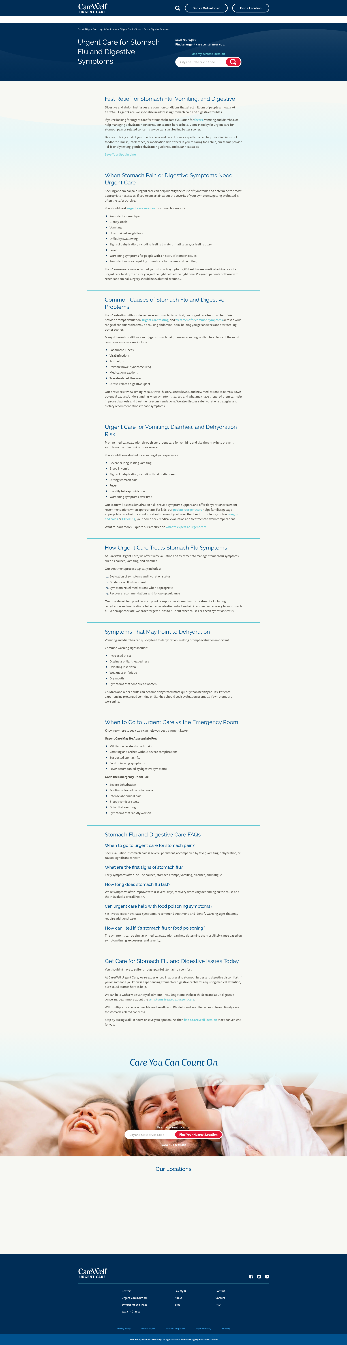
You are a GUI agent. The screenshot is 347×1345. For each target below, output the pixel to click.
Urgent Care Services (134, 1298)
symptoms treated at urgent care (171, 999)
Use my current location (208, 53)
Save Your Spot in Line (120, 154)
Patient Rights (148, 1328)
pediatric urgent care (187, 509)
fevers (198, 119)
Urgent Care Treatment (109, 29)
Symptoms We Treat (134, 1305)
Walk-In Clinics (131, 1311)
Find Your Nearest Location (198, 1134)
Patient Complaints (175, 1328)
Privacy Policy (123, 1328)
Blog (177, 1305)
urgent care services (141, 208)
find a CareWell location (200, 1019)
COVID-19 (128, 518)
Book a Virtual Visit (206, 8)
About (178, 1298)
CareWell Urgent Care (87, 29)
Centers (126, 1291)
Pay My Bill (181, 1291)
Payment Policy (203, 1328)
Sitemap (226, 1328)
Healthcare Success (208, 1339)
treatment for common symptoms (199, 319)
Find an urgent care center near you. (200, 44)
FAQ (217, 1305)
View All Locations (173, 1144)
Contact (220, 1291)
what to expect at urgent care (186, 526)
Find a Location (251, 8)
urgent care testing (155, 319)
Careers (220, 1298)
